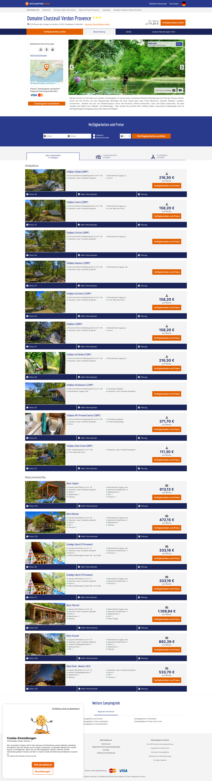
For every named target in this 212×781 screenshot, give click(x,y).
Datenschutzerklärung (106, 753)
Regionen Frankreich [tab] (106, 711)
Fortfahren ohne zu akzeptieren (66, 708)
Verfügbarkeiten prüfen (173, 22)
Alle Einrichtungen (38, 55)
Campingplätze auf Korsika (91, 719)
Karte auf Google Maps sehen (97, 24)
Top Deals (174, 3)
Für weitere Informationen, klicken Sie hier (21, 756)
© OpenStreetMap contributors (43, 83)
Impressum (106, 744)
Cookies (106, 750)
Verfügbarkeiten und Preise (167, 185)
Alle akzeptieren (43, 764)
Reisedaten (48, 132)
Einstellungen (43, 771)
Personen (124, 132)
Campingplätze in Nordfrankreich (94, 724)
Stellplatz (100, 135)
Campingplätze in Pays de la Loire (148, 721)
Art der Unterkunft (103, 132)
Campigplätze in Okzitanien (145, 719)
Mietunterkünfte (102, 138)
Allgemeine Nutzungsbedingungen (106, 747)
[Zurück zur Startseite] (37, 4)
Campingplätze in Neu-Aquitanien (94, 721)
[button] (46, 67)
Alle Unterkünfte (53, 156)
